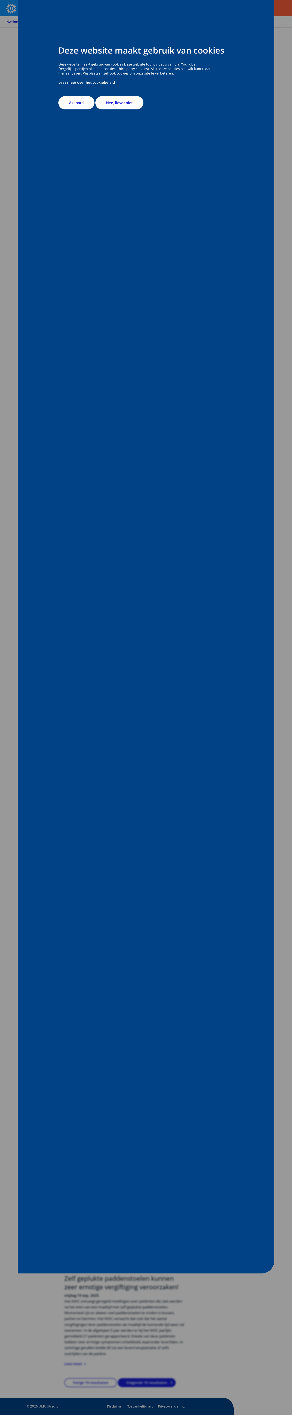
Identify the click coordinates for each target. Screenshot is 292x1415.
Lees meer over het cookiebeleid (86, 82)
